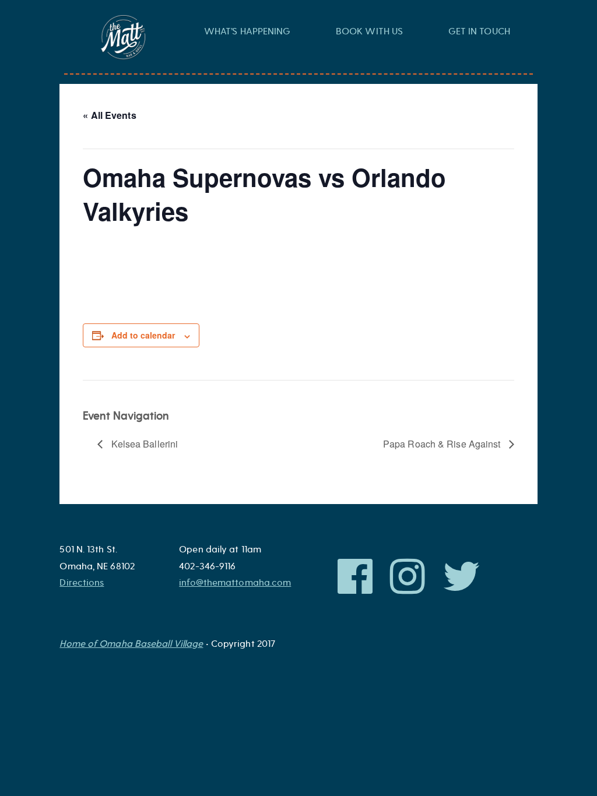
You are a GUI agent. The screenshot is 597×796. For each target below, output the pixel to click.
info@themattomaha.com (235, 583)
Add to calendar (143, 335)
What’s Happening (247, 31)
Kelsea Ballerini (143, 443)
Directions (81, 583)
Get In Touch (479, 31)
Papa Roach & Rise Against (443, 443)
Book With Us (369, 31)
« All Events (109, 115)
